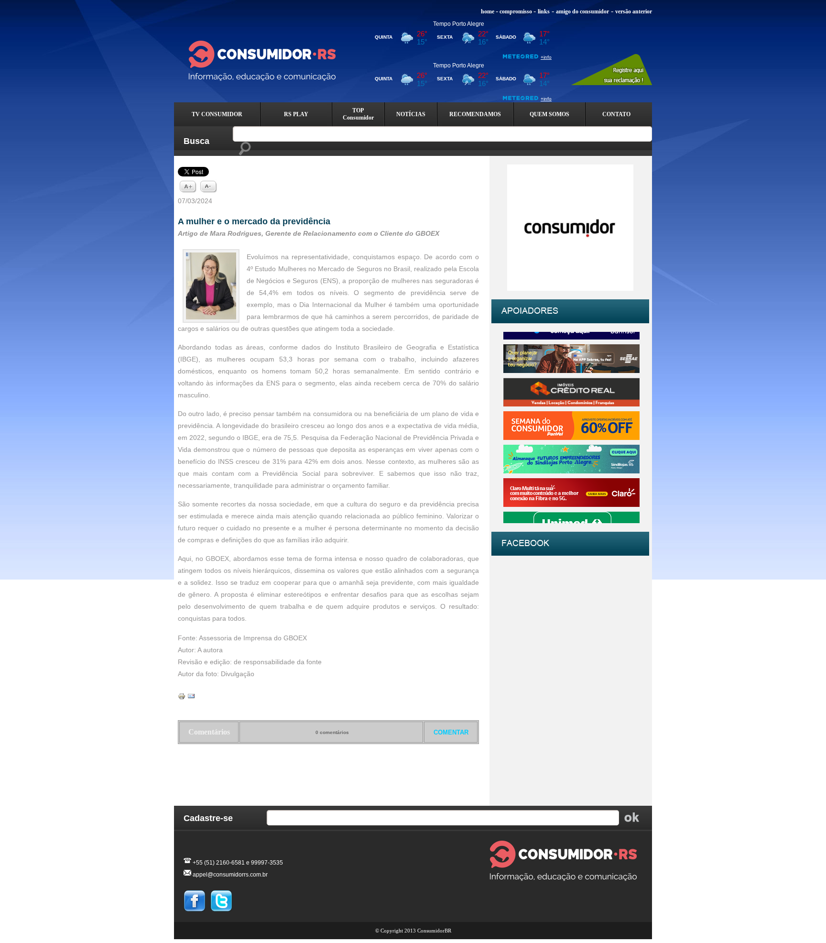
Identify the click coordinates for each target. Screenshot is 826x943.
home (487, 11)
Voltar (328, 769)
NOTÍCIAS (410, 114)
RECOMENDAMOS (475, 114)
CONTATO (616, 114)
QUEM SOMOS (549, 114)
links (544, 11)
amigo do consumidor (582, 11)
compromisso (515, 11)
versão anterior (633, 11)
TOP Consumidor (358, 114)
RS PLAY (296, 114)
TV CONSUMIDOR (217, 114)
